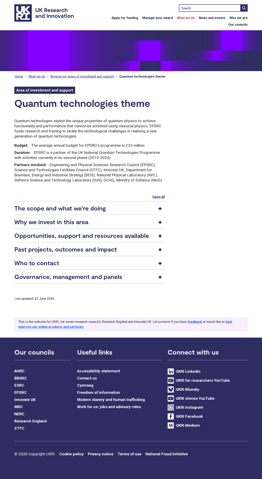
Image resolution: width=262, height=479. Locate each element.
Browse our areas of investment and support (82, 76)
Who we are (238, 18)
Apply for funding (125, 18)
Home (19, 76)
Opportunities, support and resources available (81, 235)
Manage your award (157, 18)
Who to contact (36, 262)
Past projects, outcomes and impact (65, 249)
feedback (194, 322)
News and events (212, 18)
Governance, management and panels (68, 276)
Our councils (238, 25)
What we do (186, 18)
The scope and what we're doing (60, 208)
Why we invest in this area (51, 221)
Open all (158, 197)
